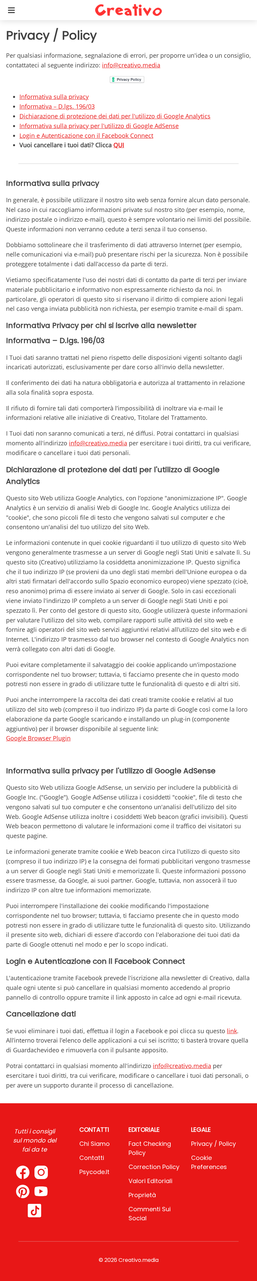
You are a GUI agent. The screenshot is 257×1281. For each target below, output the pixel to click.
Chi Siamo (94, 1143)
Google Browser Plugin (38, 738)
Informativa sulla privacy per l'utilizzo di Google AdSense (99, 126)
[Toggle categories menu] (11, 10)
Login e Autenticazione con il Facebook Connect (86, 135)
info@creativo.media (131, 65)
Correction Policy (153, 1167)
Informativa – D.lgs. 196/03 (57, 106)
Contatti (91, 1158)
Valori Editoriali (150, 1181)
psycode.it (94, 1172)
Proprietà (142, 1195)
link (232, 1031)
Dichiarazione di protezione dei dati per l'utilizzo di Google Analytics (114, 116)
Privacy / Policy (213, 1143)
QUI (118, 145)
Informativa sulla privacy (54, 97)
